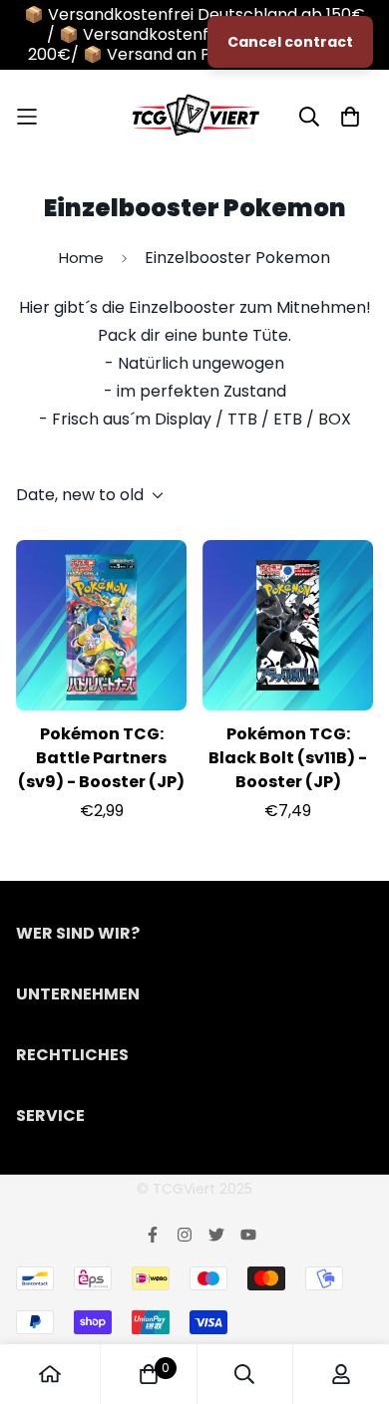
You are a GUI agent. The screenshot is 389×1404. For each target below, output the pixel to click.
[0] (149, 1374)
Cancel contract (290, 42)
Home (81, 257)
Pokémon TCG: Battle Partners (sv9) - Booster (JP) (101, 757)
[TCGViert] (195, 116)
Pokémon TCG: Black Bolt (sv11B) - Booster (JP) (287, 757)
